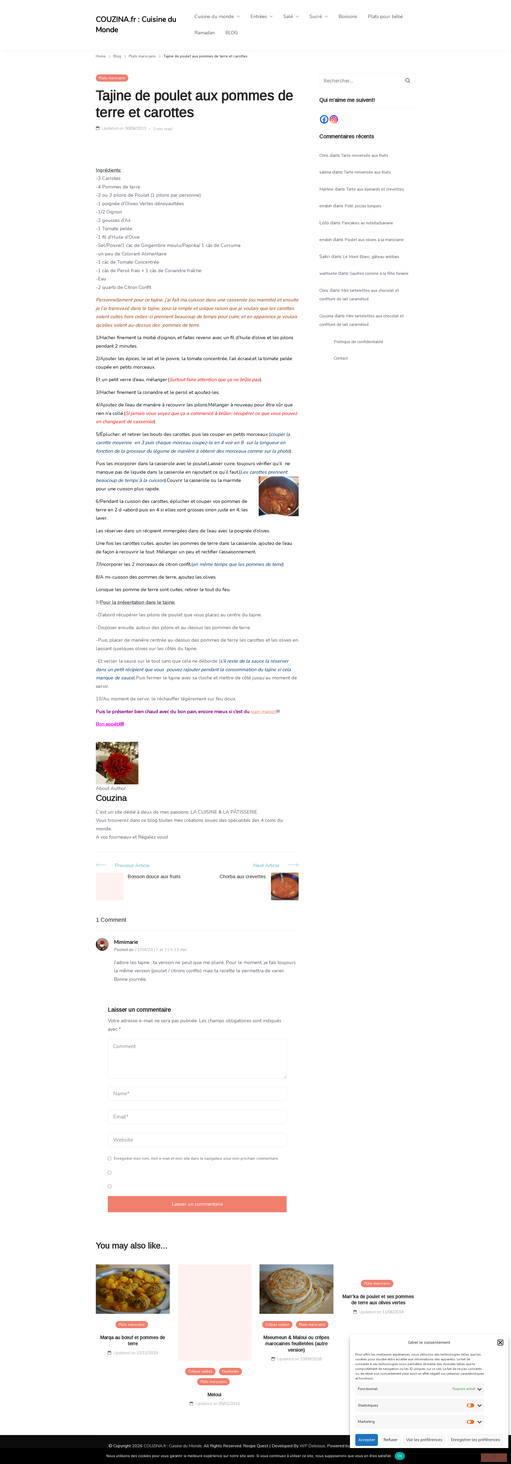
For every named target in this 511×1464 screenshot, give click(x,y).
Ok (399, 1456)
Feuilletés (230, 1371)
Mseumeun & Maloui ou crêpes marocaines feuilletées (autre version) (296, 1344)
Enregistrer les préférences (475, 1439)
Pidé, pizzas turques (363, 206)
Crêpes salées (200, 1371)
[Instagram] (333, 119)
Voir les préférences (424, 1439)
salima (325, 172)
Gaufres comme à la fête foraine (379, 273)
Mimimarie (126, 942)
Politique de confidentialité (358, 342)
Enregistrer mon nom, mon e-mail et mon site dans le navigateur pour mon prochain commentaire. (196, 1158)
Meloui (214, 1394)
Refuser (391, 1439)
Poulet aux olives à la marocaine (374, 240)
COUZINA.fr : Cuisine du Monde (136, 24)
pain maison (264, 711)
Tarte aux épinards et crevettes (375, 189)
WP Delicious (312, 1446)
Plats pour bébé (385, 16)
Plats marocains (112, 78)
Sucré (316, 16)
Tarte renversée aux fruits (364, 155)
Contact (341, 358)
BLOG (231, 33)
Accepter (366, 1439)
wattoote (328, 273)
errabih (325, 206)
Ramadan (205, 33)
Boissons (348, 16)
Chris (323, 155)
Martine (326, 189)
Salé (288, 16)
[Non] (494, 1457)
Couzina (326, 316)
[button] (500, 1342)
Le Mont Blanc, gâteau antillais (371, 257)
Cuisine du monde (214, 16)
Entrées (258, 16)
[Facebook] (324, 119)
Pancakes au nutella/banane (367, 223)
